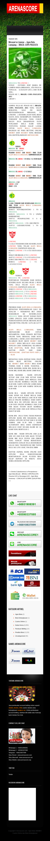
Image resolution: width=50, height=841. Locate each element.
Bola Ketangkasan (21, 618)
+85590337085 (23, 750)
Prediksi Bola (19, 632)
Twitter (11, 774)
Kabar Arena (19, 625)
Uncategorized (20, 636)
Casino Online (20, 621)
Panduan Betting (20, 629)
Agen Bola (18, 614)
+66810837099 (21, 753)
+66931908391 (23, 748)
